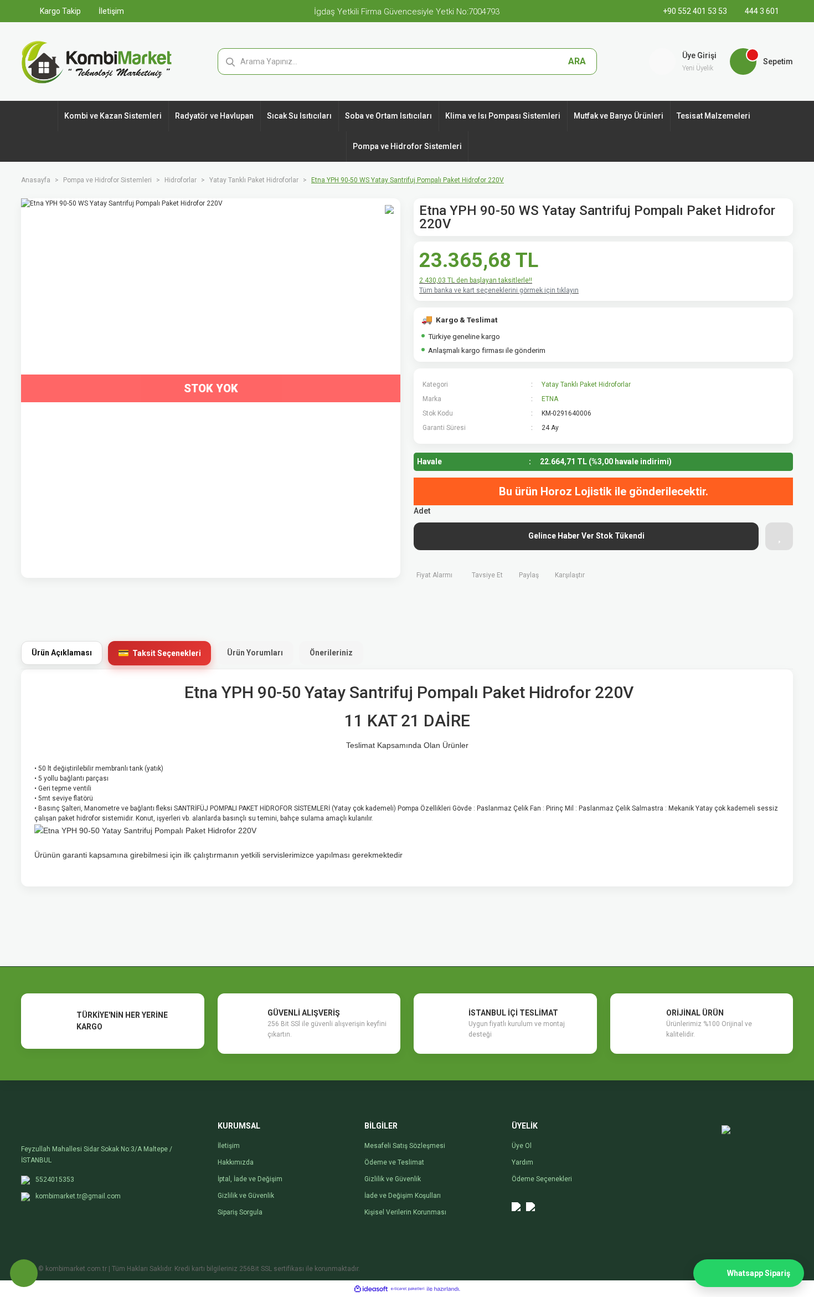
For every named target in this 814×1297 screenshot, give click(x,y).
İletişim (110, 11)
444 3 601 (761, 11)
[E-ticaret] (407, 1289)
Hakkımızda (236, 1162)
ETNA (550, 399)
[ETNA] (761, 405)
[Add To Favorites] (779, 536)
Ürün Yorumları (255, 652)
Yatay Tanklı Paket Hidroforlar (586, 384)
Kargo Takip (59, 11)
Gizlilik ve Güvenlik (246, 1195)
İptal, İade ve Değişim (250, 1179)
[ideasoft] (371, 1289)
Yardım (522, 1162)
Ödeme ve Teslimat (394, 1162)
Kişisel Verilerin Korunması (405, 1212)
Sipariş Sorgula (240, 1212)
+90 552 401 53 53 (696, 11)
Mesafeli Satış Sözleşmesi (404, 1146)
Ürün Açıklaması (62, 652)
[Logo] (96, 61)
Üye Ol (522, 1146)
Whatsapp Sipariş (758, 1273)
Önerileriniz (331, 652)
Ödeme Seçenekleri (542, 1179)
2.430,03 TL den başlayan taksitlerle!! (475, 280)
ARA (577, 61)
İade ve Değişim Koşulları (402, 1195)
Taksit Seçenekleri (166, 653)
